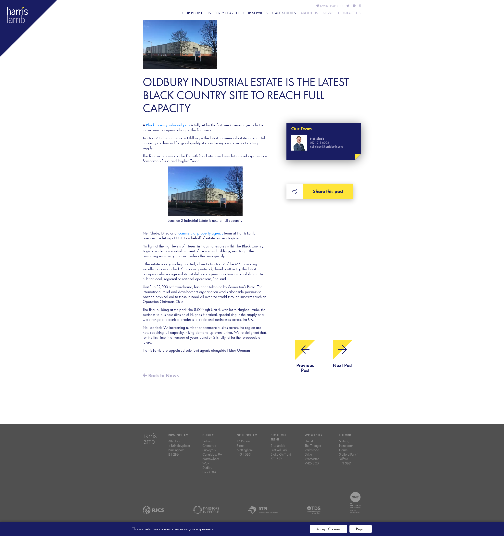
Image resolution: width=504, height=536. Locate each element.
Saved (331, 6)
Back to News (163, 375)
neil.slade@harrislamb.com (326, 146)
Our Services (255, 13)
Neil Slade (317, 139)
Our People (192, 13)
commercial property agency (200, 233)
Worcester (313, 435)
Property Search (223, 13)
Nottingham (247, 435)
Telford (345, 435)
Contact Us (349, 13)
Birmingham (178, 435)
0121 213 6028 (319, 143)
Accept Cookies (328, 528)
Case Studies (284, 13)
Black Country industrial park (168, 125)
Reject (360, 528)
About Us (309, 13)
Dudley (208, 435)
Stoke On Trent (278, 437)
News (328, 13)
